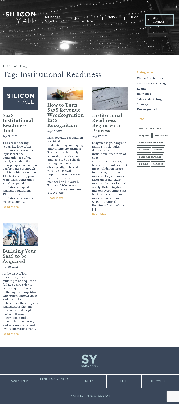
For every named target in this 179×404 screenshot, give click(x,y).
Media (113, 17)
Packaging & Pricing (150, 157)
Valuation (158, 164)
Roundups (144, 93)
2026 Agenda (87, 19)
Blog (134, 17)
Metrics (158, 150)
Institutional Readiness (151, 142)
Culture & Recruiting (151, 83)
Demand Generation (150, 128)
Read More (11, 206)
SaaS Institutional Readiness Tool (18, 123)
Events (141, 88)
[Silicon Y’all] (20, 17)
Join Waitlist (158, 19)
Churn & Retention (150, 78)
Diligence (144, 135)
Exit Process (161, 135)
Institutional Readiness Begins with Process (107, 123)
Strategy (142, 104)
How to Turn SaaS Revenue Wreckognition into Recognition (65, 115)
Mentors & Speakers (52, 19)
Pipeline (143, 164)
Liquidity (144, 150)
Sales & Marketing (149, 99)
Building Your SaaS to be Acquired (19, 256)
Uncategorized (147, 109)
